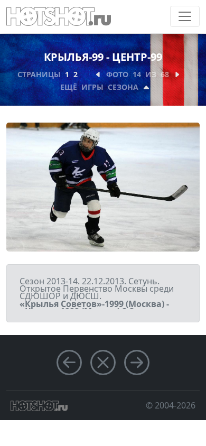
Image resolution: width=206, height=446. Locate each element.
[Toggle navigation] (185, 16)
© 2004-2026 (170, 405)
